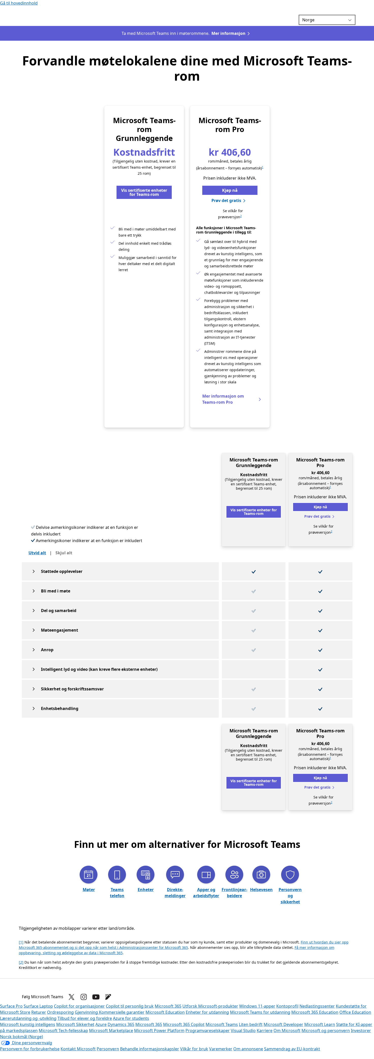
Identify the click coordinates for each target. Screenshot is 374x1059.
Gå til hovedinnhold (19, 3)
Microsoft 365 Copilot (184, 1024)
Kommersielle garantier (122, 1012)
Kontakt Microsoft (78, 1049)
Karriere (264, 1030)
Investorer (361, 1030)
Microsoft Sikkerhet (75, 1024)
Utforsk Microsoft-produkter (210, 1006)
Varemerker (220, 1049)
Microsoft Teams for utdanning (260, 1012)
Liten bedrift (251, 1024)
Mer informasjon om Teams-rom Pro (223, 399)
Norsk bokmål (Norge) (21, 1036)
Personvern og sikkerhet (290, 896)
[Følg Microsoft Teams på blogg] (108, 997)
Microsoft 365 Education (314, 1012)
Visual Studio (243, 1030)
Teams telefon (117, 892)
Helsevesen (261, 889)
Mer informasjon (228, 33)
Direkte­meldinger (175, 892)
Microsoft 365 (168, 1006)
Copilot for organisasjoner (79, 1006)
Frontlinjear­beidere (234, 892)
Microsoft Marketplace (111, 1030)
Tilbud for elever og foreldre (84, 1018)
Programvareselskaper (207, 1030)
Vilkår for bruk (194, 1049)
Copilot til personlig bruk (130, 1006)
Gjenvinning (87, 1012)
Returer (38, 1012)
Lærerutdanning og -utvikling (28, 1018)
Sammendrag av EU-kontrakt (292, 1049)
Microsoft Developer (283, 1024)
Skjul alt (63, 553)
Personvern (108, 1049)
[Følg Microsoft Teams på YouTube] (96, 997)
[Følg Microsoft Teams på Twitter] (71, 997)
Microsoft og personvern (325, 1030)
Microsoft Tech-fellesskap (63, 1030)
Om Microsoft (287, 1030)
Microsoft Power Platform (159, 1030)
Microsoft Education (165, 1012)
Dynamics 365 (121, 1024)
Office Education (355, 1012)
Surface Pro (11, 1006)
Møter (89, 889)
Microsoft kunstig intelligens (27, 1024)
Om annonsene (248, 1049)
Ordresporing (60, 1012)
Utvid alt (37, 553)
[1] (21, 942)
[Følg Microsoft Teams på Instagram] (84, 997)
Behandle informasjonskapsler (149, 1049)
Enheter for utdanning (207, 1012)
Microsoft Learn (319, 1024)
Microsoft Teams (222, 1024)
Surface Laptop (38, 1006)
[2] (21, 962)
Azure (101, 1024)
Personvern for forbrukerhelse (30, 1049)
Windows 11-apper (257, 1006)
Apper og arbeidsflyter (206, 892)
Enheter (146, 889)
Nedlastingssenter (317, 1006)
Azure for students (131, 1018)
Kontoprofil (287, 1006)
